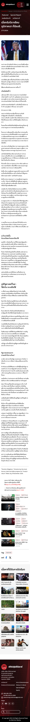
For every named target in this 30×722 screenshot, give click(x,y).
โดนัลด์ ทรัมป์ (8, 552)
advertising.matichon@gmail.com (13, 697)
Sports (18, 690)
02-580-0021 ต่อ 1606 (9, 695)
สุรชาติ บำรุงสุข (25, 495)
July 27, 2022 (20, 490)
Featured (5, 15)
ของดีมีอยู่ (18, 521)
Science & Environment (8, 685)
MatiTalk (18, 508)
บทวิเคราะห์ (16, 18)
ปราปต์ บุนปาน (25, 523)
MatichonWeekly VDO (20, 506)
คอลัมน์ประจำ (6, 18)
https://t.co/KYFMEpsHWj (12, 484)
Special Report (15, 15)
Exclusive (18, 518)
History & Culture (21, 685)
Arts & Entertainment (22, 682)
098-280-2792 (7, 693)
